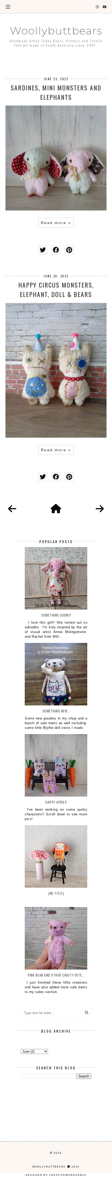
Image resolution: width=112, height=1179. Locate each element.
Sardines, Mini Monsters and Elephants (56, 92)
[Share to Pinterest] (69, 250)
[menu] (8, 6)
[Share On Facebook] (56, 250)
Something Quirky (56, 615)
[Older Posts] (100, 509)
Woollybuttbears (56, 30)
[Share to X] (42, 250)
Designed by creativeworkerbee (56, 1174)
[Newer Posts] (12, 509)
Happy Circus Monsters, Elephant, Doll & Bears (56, 289)
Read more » (56, 223)
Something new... (56, 710)
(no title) (56, 893)
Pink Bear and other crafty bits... (56, 975)
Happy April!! (56, 802)
